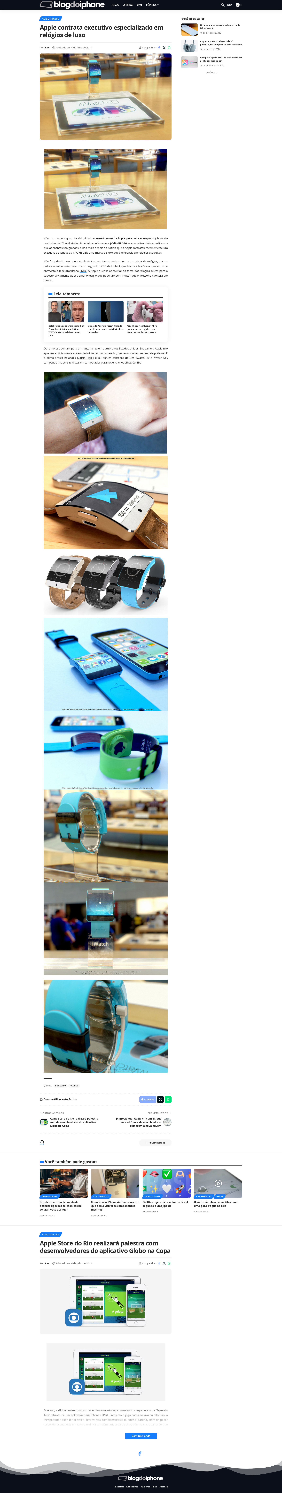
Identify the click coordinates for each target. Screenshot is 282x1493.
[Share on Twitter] (164, 47)
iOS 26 (219, 1196)
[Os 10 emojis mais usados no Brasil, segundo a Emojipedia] (167, 1183)
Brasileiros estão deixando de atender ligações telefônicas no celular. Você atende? (61, 1205)
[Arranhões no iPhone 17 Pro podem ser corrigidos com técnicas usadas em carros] (145, 311)
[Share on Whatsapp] (169, 47)
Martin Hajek (85, 358)
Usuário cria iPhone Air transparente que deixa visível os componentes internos (115, 1205)
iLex (47, 47)
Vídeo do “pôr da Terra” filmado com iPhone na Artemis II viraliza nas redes (105, 329)
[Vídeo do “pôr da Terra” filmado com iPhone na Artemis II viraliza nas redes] (106, 311)
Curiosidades (50, 18)
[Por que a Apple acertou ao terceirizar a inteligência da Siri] (189, 62)
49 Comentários (157, 1142)
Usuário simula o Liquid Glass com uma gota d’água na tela (216, 1204)
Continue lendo (141, 1436)
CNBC (83, 271)
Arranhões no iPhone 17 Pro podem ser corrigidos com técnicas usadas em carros (142, 329)
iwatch (74, 1085)
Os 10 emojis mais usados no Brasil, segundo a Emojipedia (166, 1204)
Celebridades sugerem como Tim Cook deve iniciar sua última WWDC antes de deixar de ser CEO (66, 330)
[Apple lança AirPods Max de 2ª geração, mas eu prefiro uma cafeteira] (189, 46)
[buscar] (223, 5)
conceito (60, 1085)
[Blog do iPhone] (73, 5)
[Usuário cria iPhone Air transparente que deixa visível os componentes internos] (115, 1183)
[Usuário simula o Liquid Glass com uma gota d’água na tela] (218, 1183)
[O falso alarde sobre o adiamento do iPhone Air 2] (189, 29)
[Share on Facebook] (159, 47)
